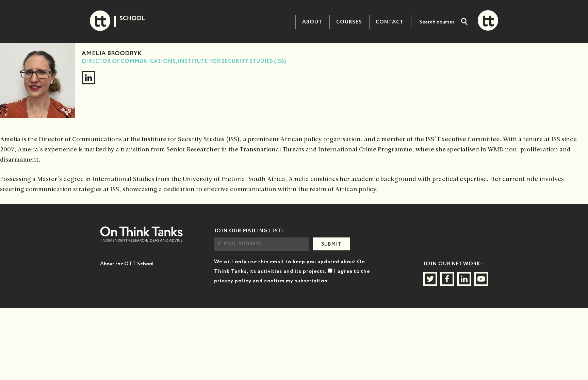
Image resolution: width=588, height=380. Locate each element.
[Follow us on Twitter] (430, 279)
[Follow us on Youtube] (481, 279)
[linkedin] (88, 77)
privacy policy (232, 281)
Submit (331, 244)
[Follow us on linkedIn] (464, 279)
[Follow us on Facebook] (447, 279)
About (312, 22)
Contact (390, 22)
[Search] (464, 22)
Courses (349, 22)
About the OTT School (127, 264)
